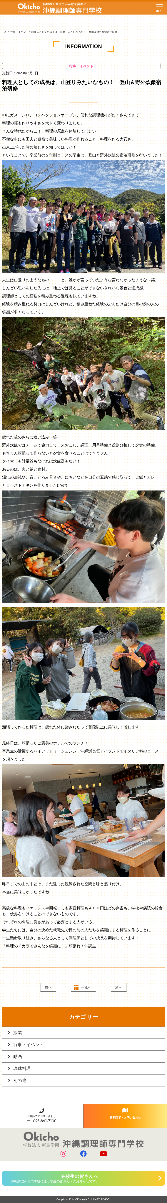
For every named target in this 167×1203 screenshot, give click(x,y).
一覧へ (86, 987)
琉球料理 (22, 1068)
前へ (48, 987)
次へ (118, 987)
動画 (17, 1056)
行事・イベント (28, 1044)
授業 (17, 1032)
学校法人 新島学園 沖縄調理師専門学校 (59, 8)
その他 (19, 1080)
